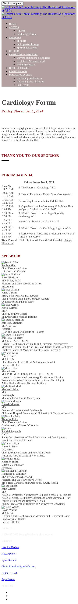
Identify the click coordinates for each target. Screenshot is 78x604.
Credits (14, 51)
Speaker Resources (27, 47)
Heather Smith (10, 461)
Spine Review (9, 560)
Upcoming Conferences (29, 78)
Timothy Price (10, 419)
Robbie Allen (9, 265)
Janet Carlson (9, 292)
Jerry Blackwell (10, 277)
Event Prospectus (26, 64)
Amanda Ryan (10, 446)
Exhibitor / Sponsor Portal (31, 61)
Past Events (23, 85)
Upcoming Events (20, 75)
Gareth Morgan (11, 404)
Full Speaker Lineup (28, 44)
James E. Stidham (12, 322)
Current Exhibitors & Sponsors (33, 57)
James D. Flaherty (12, 338)
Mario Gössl (8, 371)
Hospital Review (10, 547)
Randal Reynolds (11, 431)
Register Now (18, 71)
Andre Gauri (9, 356)
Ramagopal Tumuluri (14, 473)
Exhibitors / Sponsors (23, 54)
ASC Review (8, 553)
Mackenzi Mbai (10, 389)
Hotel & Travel (19, 68)
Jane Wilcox (9, 488)
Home (12, 24)
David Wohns (9, 510)
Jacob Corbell (9, 307)
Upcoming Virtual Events (30, 81)
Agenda (14, 27)
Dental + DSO (9, 573)
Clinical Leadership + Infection (18, 566)
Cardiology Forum (27, 34)
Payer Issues (8, 579)
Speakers (15, 37)
